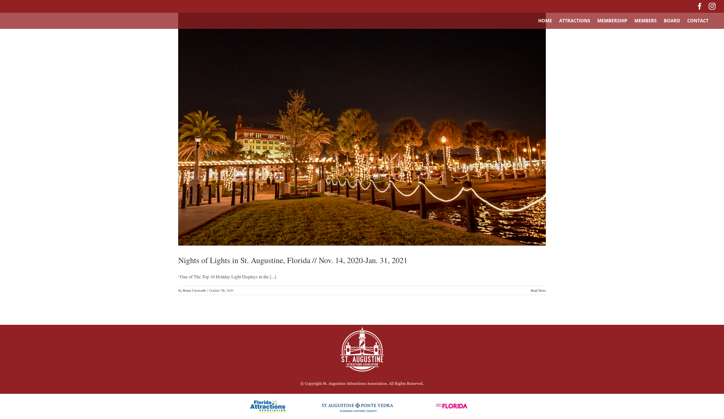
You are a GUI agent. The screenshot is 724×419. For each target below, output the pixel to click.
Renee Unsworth (194, 290)
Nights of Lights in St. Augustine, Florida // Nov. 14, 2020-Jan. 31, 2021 (293, 260)
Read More (538, 290)
